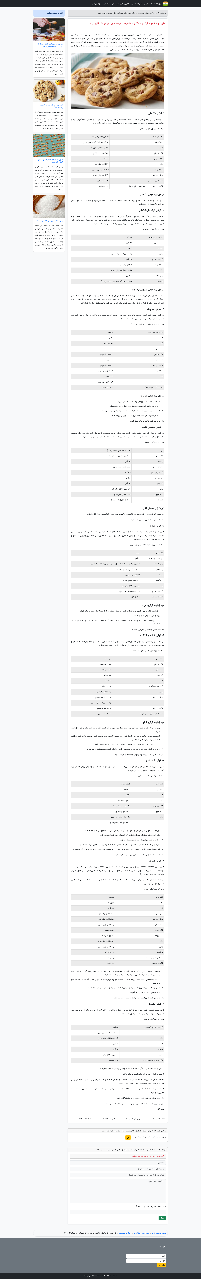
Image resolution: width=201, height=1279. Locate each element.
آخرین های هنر (123, 3)
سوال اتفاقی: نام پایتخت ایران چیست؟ (151, 1206)
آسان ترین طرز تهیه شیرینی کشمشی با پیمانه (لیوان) (50, 106)
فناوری (133, 3)
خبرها (139, 3)
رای (128, 1137)
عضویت (162, 1265)
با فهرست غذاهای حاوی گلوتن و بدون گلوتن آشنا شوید (50, 160)
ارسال (162, 1218)
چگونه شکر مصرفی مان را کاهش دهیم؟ (50, 221)
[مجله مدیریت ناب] (159, 4)
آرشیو (146, 3)
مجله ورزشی (96, 3)
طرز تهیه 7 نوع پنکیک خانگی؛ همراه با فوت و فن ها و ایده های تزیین (50, 45)
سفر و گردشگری (109, 3)
